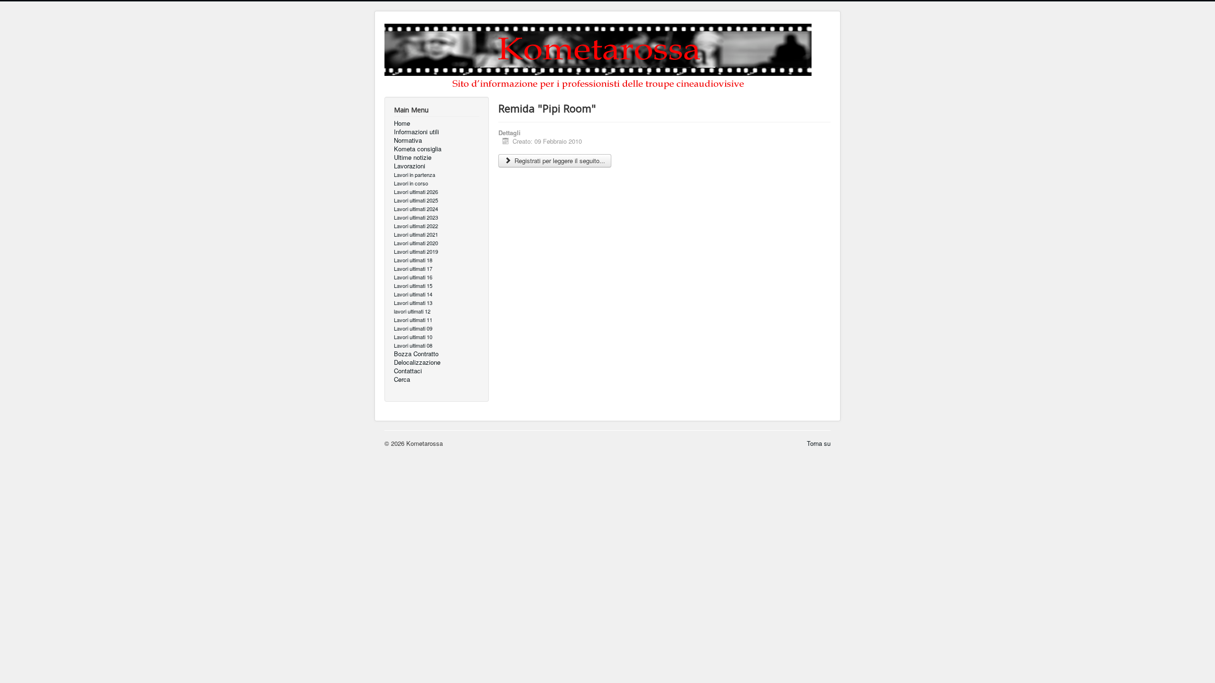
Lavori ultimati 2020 (416, 243)
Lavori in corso (411, 183)
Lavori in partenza (414, 174)
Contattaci (408, 371)
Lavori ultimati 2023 (416, 217)
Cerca (402, 379)
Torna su (819, 443)
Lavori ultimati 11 (413, 319)
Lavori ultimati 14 (413, 294)
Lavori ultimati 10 (413, 337)
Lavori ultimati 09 (413, 328)
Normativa (408, 140)
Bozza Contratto (416, 354)
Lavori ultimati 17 (413, 268)
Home (402, 123)
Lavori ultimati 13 (413, 302)
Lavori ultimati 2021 (416, 234)
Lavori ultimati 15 (413, 285)
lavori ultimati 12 (412, 311)
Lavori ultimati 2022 (416, 226)
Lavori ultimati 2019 (416, 251)
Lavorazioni (409, 166)
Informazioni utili (416, 132)
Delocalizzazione (417, 362)
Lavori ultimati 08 (413, 345)
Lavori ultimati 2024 (416, 208)
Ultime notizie (412, 157)
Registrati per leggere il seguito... (559, 160)
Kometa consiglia (417, 149)
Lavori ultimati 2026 (416, 191)
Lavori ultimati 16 (413, 277)
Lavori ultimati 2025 (416, 200)
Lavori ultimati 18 (413, 260)
